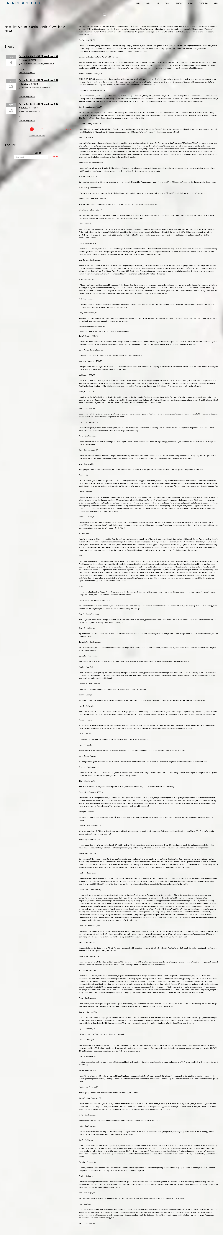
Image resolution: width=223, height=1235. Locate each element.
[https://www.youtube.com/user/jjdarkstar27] (117, 14)
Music (148, 3)
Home (138, 3)
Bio (158, 3)
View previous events (37, 136)
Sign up (55, 157)
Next (67, 129)
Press (167, 3)
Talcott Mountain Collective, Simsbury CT (37, 63)
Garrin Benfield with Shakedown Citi (38, 56)
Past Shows (203, 3)
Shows (190, 3)
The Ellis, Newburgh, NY (30, 111)
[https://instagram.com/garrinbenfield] (104, 14)
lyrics (216, 3)
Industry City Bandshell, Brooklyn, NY (36, 87)
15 (42, 129)
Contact (179, 3)
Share (23, 69)
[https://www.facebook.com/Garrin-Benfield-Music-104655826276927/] (111, 14)
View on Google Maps (27, 73)
